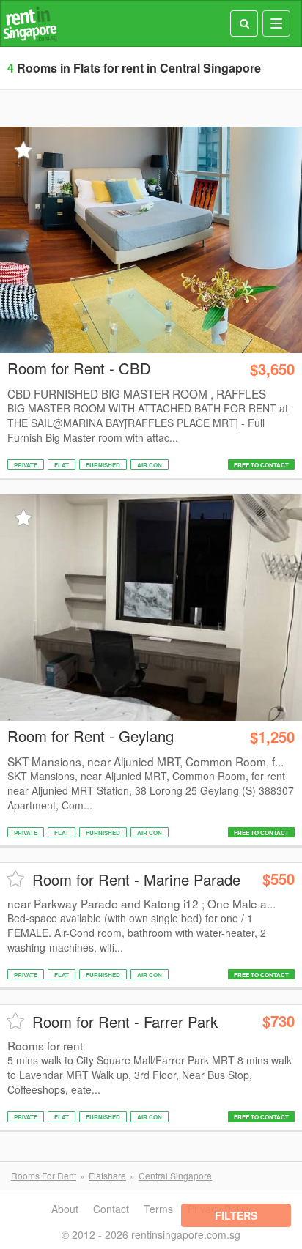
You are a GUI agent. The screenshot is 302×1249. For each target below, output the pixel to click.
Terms (158, 1208)
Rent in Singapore (30, 23)
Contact (111, 1208)
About (64, 1208)
